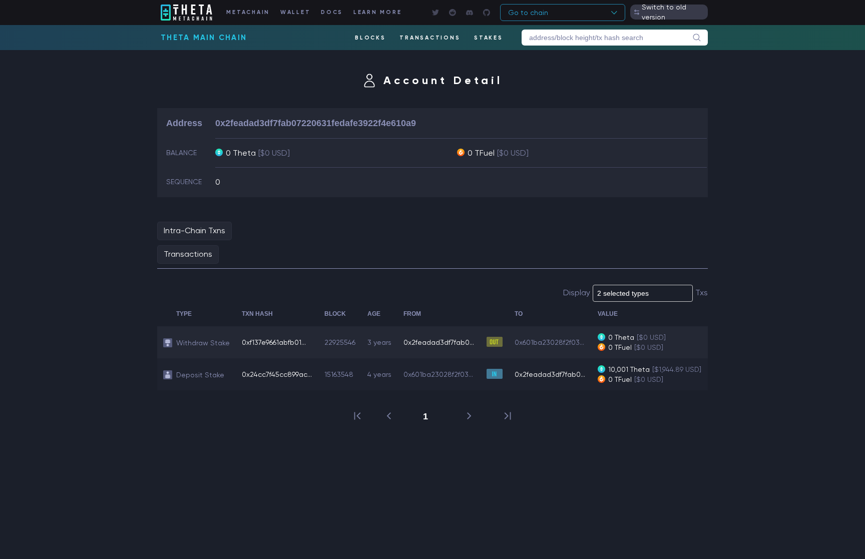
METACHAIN (248, 12)
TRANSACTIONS (429, 38)
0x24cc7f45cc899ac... (277, 374)
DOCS (332, 12)
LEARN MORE (377, 12)
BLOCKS (370, 38)
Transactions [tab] (188, 254)
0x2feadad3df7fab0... (438, 342)
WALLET (295, 12)
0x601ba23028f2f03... (549, 342)
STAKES (488, 38)
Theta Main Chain (204, 37)
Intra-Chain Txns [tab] (194, 230)
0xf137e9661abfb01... (274, 342)
